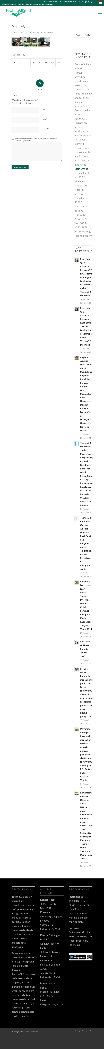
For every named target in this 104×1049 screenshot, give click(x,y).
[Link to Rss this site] (83, 1031)
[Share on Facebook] (15, 63)
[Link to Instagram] (79, 1031)
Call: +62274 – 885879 (50, 2)
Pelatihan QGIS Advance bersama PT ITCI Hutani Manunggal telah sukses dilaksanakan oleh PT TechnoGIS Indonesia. (86, 277)
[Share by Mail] (59, 63)
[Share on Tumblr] (40, 63)
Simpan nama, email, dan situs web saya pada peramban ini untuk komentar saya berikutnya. (36, 139)
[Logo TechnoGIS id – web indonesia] (18, 12)
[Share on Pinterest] (27, 63)
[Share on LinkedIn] (34, 63)
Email (45, 119)
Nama (45, 109)
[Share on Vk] (46, 63)
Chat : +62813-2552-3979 (68, 2)
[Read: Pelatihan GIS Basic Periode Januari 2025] (76, 642)
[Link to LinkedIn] (87, 1031)
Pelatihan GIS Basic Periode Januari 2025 (85, 649)
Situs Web (46, 129)
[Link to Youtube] (90, 1031)
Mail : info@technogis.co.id (87, 2)
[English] (100, 3)
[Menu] (98, 12)
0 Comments (32, 32)
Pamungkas (47, 32)
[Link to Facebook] (75, 1031)
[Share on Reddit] (52, 63)
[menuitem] (50, 2)
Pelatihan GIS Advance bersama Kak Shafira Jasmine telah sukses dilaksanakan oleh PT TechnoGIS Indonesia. (86, 326)
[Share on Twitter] (21, 63)
